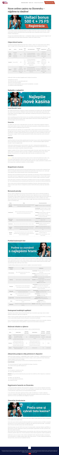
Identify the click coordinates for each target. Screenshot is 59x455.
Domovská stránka (24, 2)
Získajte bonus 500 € (49, 2)
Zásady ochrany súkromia (38, 2)
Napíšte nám (31, 2)
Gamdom (10, 157)
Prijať (30, 453)
